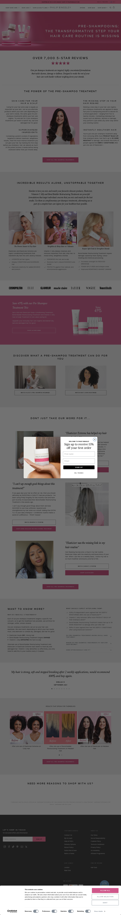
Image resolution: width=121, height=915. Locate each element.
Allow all (105, 890)
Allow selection (105, 896)
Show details (98, 911)
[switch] (54, 911)
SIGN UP (79, 467)
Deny (105, 902)
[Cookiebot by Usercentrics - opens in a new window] (12, 911)
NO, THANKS (78, 473)
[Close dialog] (94, 439)
